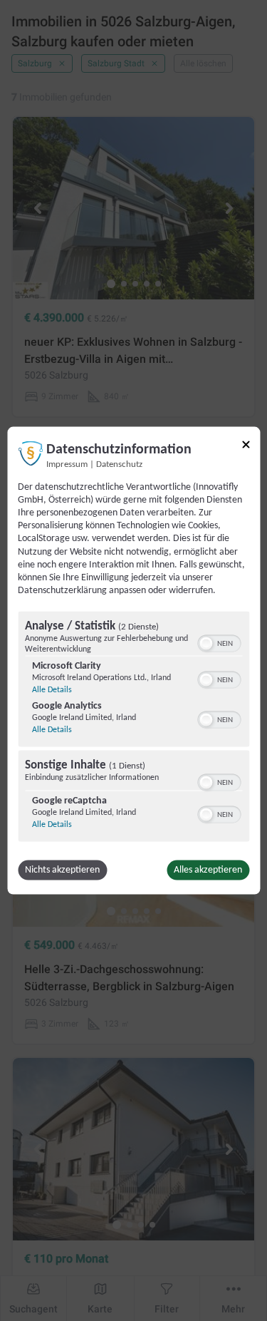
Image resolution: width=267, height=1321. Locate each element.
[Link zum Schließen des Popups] (245, 444)
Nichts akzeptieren (62, 870)
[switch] (219, 642)
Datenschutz (119, 464)
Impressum (67, 464)
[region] (133, 728)
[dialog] (133, 660)
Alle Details (52, 690)
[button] (205, 643)
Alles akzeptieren (208, 870)
